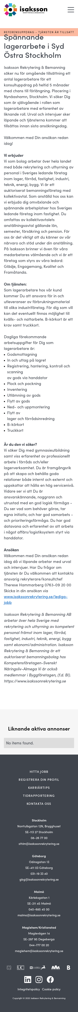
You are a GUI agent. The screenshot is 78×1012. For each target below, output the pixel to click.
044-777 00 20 (39, 945)
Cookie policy (51, 989)
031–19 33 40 (39, 873)
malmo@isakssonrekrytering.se (39, 915)
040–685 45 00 (39, 909)
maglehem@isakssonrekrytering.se (39, 951)
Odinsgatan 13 (39, 862)
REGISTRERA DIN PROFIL (39, 779)
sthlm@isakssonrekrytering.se (39, 844)
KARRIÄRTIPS (39, 787)
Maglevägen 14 (39, 933)
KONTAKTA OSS (39, 803)
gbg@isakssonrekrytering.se (39, 879)
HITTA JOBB (39, 771)
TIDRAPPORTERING (39, 795)
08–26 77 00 (39, 838)
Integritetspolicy (29, 989)
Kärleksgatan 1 (39, 898)
